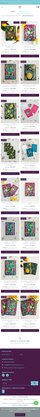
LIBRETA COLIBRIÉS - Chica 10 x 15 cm (30, 203)
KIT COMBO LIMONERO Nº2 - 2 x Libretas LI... (29, 282)
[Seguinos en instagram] (3, 375)
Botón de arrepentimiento (20, 405)
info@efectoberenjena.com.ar (13, 365)
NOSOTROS (6, 354)
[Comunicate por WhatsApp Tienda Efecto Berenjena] (36, 403)
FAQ (21, 354)
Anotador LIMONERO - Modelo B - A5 (10, 125)
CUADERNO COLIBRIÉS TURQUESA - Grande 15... (10, 85)
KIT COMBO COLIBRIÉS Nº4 (29, 163)
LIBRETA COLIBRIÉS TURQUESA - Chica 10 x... (10, 242)
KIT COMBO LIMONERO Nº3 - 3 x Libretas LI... (10, 164)
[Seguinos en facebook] (7, 375)
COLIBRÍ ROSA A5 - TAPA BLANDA (30, 321)
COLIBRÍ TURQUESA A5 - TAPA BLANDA (10, 321)
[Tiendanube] (20, 397)
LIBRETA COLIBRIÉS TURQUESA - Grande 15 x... (30, 242)
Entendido (20, 414)
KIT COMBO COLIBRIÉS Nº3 (29, 124)
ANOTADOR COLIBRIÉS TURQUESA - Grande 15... (10, 282)
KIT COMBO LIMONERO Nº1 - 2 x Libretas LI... (10, 46)
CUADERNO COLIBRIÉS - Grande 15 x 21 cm (30, 46)
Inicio (3, 16)
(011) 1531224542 (9, 362)
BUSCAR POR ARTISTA (13, 16)
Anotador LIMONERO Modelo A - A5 (30, 85)
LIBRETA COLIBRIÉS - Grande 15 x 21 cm (10, 203)
